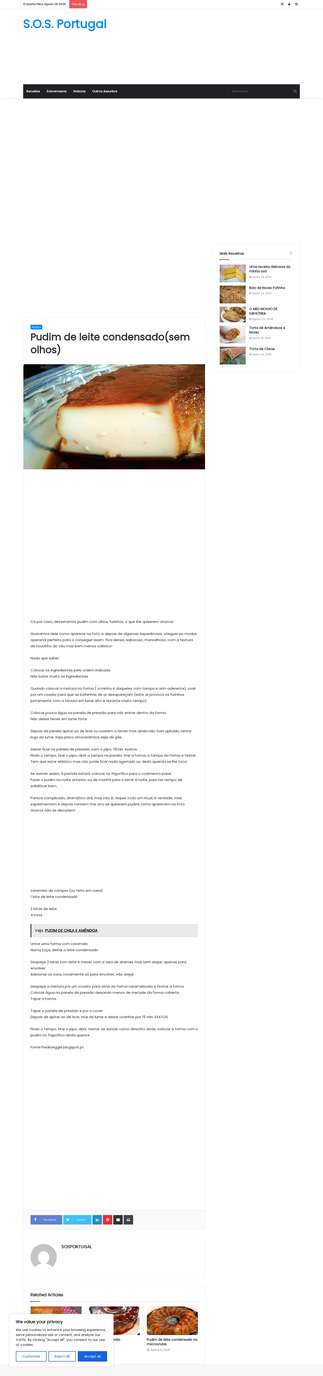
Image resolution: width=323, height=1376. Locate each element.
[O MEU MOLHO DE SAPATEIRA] (233, 314)
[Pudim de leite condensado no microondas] (172, 1320)
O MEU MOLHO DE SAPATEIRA (263, 311)
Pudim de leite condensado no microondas (172, 1341)
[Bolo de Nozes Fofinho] (233, 294)
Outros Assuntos (104, 91)
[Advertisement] (209, 46)
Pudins (36, 327)
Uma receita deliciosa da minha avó (269, 269)
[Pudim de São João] (114, 1320)
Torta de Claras (262, 348)
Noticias (79, 91)
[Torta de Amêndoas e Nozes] (233, 334)
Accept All (92, 1356)
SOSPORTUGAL (76, 1247)
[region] (61, 1340)
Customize (31, 1356)
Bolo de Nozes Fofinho (267, 287)
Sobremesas (57, 91)
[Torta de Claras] (233, 355)
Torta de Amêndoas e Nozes (267, 330)
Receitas (33, 91)
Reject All (62, 1356)
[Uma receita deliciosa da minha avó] (233, 273)
